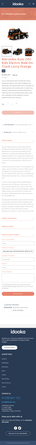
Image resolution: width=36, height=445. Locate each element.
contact (4, 374)
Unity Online (27, 442)
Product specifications (9, 218)
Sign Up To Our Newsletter (18, 433)
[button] (3, 4)
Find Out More (9, 347)
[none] (7, 51)
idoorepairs (5, 367)
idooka (8, 442)
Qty (3, 104)
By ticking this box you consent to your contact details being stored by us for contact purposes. (17, 286)
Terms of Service (6, 383)
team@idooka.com (8, 402)
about (3, 371)
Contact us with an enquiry (10, 234)
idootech (4, 359)
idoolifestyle (5, 363)
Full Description (7, 140)
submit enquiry (18, 293)
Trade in (4, 387)
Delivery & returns (7, 226)
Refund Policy (5, 378)
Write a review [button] (18, 310)
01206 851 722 (11, 397)
